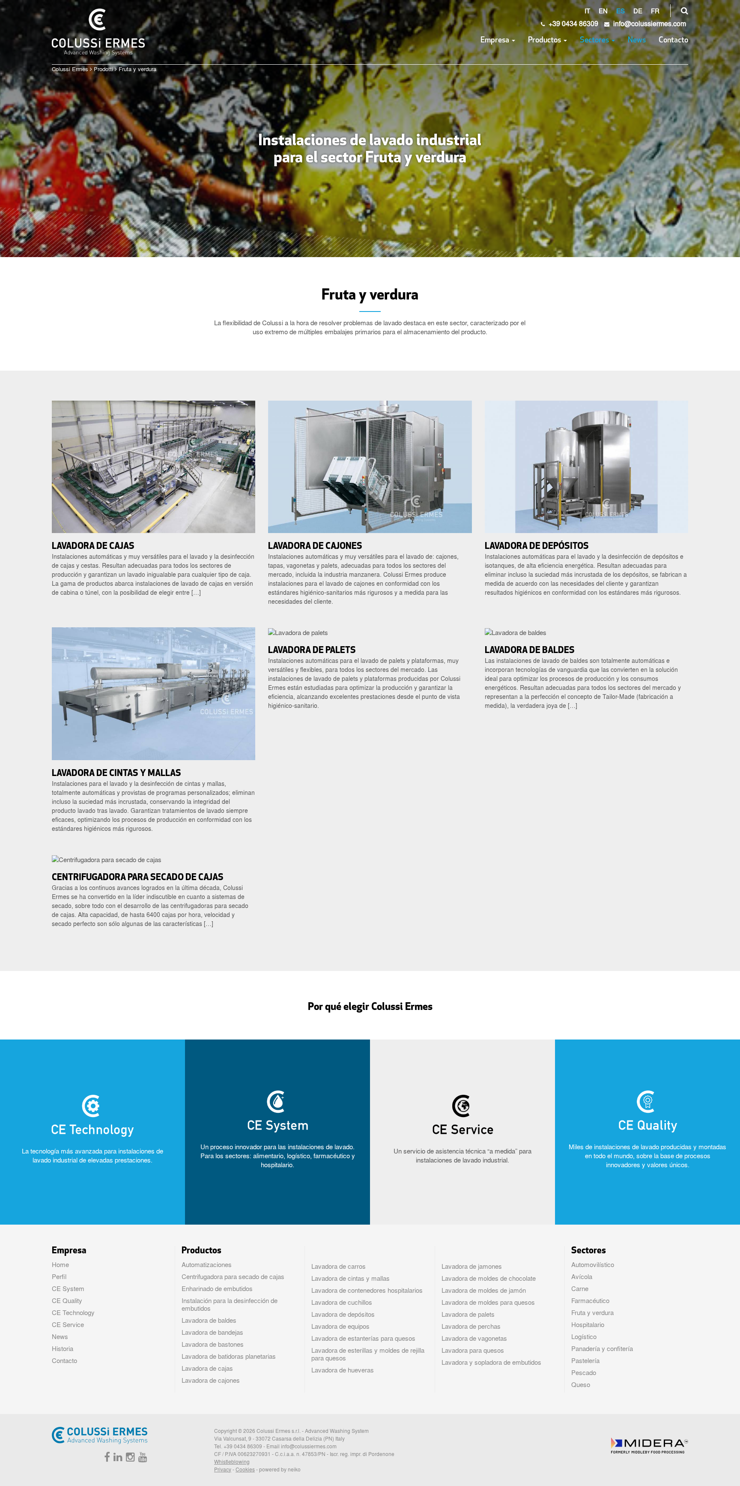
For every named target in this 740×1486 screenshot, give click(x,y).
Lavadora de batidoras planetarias (229, 1356)
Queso (580, 1384)
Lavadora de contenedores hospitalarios (367, 1290)
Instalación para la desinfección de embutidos (230, 1304)
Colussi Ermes (70, 69)
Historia (62, 1348)
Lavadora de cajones (211, 1380)
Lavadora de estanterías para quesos (363, 1338)
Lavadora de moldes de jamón (484, 1290)
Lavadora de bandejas (212, 1332)
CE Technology (73, 1312)
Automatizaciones (207, 1264)
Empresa (495, 41)
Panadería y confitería (602, 1348)
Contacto (673, 41)
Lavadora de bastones (213, 1344)
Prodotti (103, 69)
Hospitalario (587, 1324)
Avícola (581, 1276)
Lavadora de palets (468, 1314)
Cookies (245, 1469)
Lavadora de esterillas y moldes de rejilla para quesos (367, 1354)
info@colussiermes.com (309, 1446)
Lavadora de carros (338, 1266)
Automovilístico (592, 1264)
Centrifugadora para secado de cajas (233, 1276)
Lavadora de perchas (471, 1326)
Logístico (584, 1336)
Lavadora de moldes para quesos (488, 1302)
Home (60, 1264)
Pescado (583, 1372)
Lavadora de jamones (472, 1266)
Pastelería (585, 1360)
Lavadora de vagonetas (474, 1338)
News (637, 41)
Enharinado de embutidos (217, 1288)
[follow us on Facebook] (106, 1458)
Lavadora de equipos (340, 1326)
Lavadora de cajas (207, 1368)
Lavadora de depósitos (343, 1314)
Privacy (222, 1469)
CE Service (68, 1324)
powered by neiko (280, 1469)
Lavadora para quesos (473, 1350)
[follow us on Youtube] (141, 1458)
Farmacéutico (590, 1300)
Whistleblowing (232, 1461)
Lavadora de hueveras (342, 1370)
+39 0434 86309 (572, 23)
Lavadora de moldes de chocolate (489, 1278)
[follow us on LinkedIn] (116, 1458)
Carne (579, 1288)
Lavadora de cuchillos (341, 1302)
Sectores (595, 41)
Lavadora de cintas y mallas (350, 1278)
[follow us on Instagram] (129, 1458)
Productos (545, 41)
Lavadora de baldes (209, 1320)
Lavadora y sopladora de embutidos (491, 1362)
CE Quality (67, 1300)
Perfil (59, 1276)
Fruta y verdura (592, 1312)
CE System (68, 1288)
